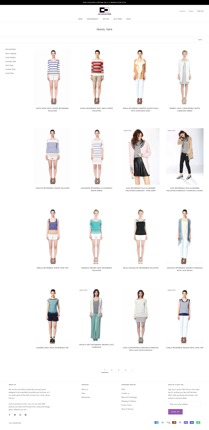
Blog (129, 19)
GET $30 (106, 19)
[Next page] (132, 370)
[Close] (204, 392)
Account (183, 11)
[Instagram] (20, 414)
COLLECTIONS (10, 49)
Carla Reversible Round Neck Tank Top (184, 348)
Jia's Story (118, 19)
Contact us (125, 393)
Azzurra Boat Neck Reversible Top (52, 348)
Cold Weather (10, 57)
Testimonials (86, 397)
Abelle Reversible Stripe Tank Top (52, 268)
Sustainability (92, 19)
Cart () (200, 11)
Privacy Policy (126, 405)
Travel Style (9, 73)
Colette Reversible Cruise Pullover (52, 188)
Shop (80, 19)
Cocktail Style (10, 69)
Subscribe (185, 423)
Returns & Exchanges (129, 397)
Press (83, 393)
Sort (200, 40)
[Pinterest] (25, 414)
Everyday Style (10, 61)
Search (191, 11)
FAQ (123, 389)
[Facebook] (9, 414)
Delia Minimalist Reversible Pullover (140, 268)
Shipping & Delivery (128, 401)
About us (85, 389)
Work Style (9, 65)
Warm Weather (10, 53)
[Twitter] (15, 414)
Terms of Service (127, 409)
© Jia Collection (15, 423)
